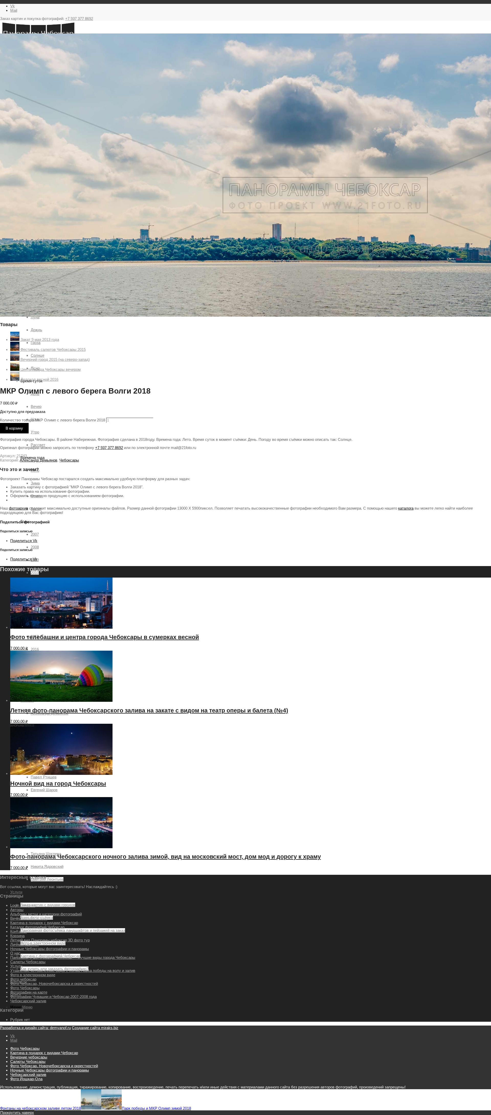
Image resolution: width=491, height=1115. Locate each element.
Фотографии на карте (28, 992)
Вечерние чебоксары (28, 918)
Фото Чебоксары (25, 988)
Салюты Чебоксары (28, 962)
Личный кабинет (24, 944)
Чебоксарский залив (28, 1001)
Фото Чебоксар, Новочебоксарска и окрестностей (54, 983)
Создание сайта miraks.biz (95, 1028)
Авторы (17, 909)
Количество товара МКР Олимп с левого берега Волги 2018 (52, 420)
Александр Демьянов (38, 460)
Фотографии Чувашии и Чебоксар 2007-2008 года (53, 996)
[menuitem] (250, 1048)
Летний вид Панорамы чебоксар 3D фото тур (50, 940)
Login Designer (22, 905)
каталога (406, 508)
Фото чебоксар (23, 979)
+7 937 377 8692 (79, 18)
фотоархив (18, 508)
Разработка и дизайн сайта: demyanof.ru (35, 1028)
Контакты (18, 931)
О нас (15, 953)
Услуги (16, 966)
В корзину (14, 428)
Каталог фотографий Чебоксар (37, 927)
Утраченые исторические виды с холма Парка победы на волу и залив (72, 970)
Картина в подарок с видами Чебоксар (44, 923)
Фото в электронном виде (32, 975)
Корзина (17, 936)
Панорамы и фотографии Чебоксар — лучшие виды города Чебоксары (72, 957)
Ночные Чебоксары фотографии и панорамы (49, 949)
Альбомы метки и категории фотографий (46, 914)
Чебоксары (69, 460)
